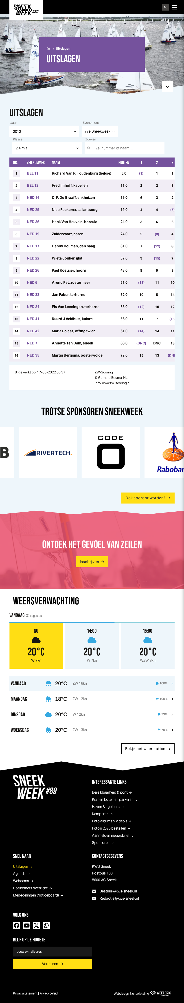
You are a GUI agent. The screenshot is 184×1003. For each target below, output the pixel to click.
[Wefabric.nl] (160, 993)
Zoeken (90, 139)
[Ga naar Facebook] (16, 925)
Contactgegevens (107, 856)
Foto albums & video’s (109, 821)
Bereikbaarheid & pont (109, 792)
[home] (26, 9)
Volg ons (20, 915)
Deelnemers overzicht (30, 888)
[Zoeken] (165, 7)
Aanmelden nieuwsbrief (110, 835)
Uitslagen (20, 866)
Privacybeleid (48, 993)
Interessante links (109, 782)
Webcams (21, 881)
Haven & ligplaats (106, 806)
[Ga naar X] (36, 925)
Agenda (19, 873)
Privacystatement (25, 993)
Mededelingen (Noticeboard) (36, 895)
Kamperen (100, 814)
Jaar (13, 123)
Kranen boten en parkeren (112, 799)
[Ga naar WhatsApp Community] (46, 925)
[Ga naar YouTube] (26, 925)
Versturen (50, 963)
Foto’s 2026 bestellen (109, 828)
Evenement (91, 123)
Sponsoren (101, 842)
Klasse (17, 139)
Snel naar (22, 856)
